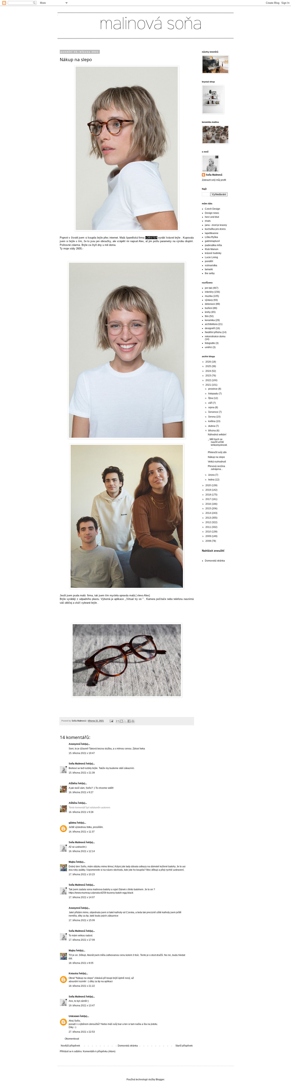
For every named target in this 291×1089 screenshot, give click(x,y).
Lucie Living (211, 257)
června (212, 416)
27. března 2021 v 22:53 (82, 1031)
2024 (208, 371)
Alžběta (73, 783)
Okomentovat (72, 1038)
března (212, 430)
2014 (208, 513)
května (212, 421)
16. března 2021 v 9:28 (81, 812)
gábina (72, 822)
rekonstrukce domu (215, 336)
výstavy (209, 300)
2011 (208, 527)
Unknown (74, 1016)
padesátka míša (213, 245)
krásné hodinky (213, 253)
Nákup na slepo (216, 457)
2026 (208, 361)
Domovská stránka (128, 1045)
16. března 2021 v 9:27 (81, 792)
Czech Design (212, 208)
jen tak (208, 288)
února (211, 474)
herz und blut (212, 217)
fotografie (210, 343)
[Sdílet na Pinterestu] (133, 721)
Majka (72, 862)
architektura (211, 324)
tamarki (209, 269)
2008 (208, 541)
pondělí (209, 261)
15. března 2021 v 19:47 (82, 753)
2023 (208, 375)
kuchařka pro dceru (215, 229)
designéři (210, 328)
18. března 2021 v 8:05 (81, 963)
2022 (208, 380)
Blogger (160, 1079)
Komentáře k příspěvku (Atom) (99, 1051)
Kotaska (73, 973)
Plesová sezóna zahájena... (216, 467)
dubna (212, 426)
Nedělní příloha (213, 332)
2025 (208, 366)
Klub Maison (211, 249)
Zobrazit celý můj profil (214, 180)
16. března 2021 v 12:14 (82, 851)
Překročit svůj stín (217, 452)
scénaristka (211, 265)
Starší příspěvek (184, 1045)
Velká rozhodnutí (217, 461)
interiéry (209, 292)
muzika (209, 296)
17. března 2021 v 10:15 (82, 874)
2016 (208, 504)
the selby (210, 273)
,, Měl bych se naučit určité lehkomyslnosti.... (217, 443)
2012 (208, 522)
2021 (208, 385)
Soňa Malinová (77, 763)
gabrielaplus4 (212, 241)
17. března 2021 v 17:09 (82, 939)
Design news (212, 213)
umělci (208, 347)
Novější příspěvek (70, 1045)
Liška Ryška (211, 237)
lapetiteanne (211, 233)
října (211, 398)
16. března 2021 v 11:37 (82, 831)
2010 (208, 531)
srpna (211, 407)
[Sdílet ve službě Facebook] (129, 721)
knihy (208, 312)
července (213, 412)
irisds (208, 221)
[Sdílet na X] (125, 721)
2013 (208, 517)
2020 (208, 485)
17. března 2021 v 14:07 (82, 897)
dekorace (210, 304)
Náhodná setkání (217, 434)
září (210, 403)
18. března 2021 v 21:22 (82, 986)
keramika (210, 320)
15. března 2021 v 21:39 (82, 772)
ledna (211, 479)
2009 (208, 536)
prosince (213, 388)
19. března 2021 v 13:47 (82, 1005)
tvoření (208, 308)
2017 (208, 499)
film (207, 316)
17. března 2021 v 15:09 (82, 920)
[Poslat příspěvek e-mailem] (111, 721)
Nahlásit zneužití (213, 550)
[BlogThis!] (122, 721)
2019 (208, 490)
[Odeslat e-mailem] (118, 721)
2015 (208, 508)
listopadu (213, 393)
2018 (208, 494)
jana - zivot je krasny (216, 225)
